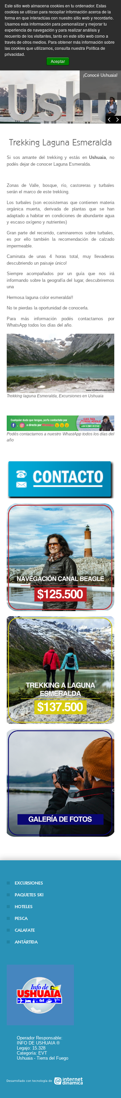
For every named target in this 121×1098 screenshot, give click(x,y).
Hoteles (24, 906)
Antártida (26, 941)
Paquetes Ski (29, 894)
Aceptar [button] (58, 61)
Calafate (25, 930)
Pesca (21, 918)
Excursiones (29, 883)
